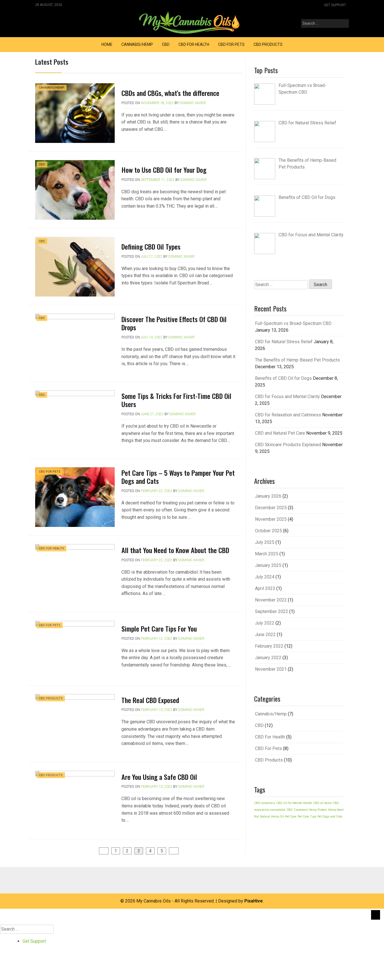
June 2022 (265, 634)
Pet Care (291, 816)
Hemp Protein (318, 810)
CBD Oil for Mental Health (294, 803)
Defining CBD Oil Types (150, 246)
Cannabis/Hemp (137, 44)
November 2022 (271, 600)
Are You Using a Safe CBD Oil (159, 777)
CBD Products (268, 44)
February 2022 (269, 646)
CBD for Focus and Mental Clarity (287, 396)
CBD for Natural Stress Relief (284, 341)
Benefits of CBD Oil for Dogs (283, 378)
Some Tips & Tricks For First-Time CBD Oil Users (176, 400)
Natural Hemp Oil (272, 816)
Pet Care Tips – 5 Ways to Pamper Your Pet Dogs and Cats (178, 477)
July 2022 (264, 623)
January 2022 (268, 657)
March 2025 (266, 553)
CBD (166, 44)
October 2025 (268, 530)
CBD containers (264, 803)
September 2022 (271, 611)
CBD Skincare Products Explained (288, 444)
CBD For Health (194, 44)
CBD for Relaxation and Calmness (288, 414)
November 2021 (271, 669)
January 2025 (268, 565)
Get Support (335, 5)
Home (106, 44)
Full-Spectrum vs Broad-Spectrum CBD (293, 323)
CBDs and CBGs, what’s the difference (171, 93)
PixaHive (253, 901)
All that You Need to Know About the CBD (175, 550)
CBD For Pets (231, 44)
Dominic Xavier (193, 103)
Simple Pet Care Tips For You (159, 628)
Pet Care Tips (307, 816)
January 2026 (268, 496)
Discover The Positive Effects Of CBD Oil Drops (174, 323)
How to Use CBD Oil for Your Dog (163, 170)
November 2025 (271, 519)
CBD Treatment (297, 810)
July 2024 (264, 577)
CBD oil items (322, 803)
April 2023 (265, 588)
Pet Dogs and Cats (329, 816)
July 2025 (264, 542)
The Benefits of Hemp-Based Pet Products (297, 360)
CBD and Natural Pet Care (280, 433)
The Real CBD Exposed (150, 700)
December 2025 (271, 507)
